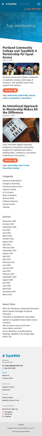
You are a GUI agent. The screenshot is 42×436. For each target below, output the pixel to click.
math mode (12, 95)
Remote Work (8, 198)
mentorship (23, 95)
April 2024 (7, 245)
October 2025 (8, 224)
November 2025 (9, 221)
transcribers (26, 98)
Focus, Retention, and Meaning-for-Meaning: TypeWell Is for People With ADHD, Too (18, 334)
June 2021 (7, 271)
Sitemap (21, 424)
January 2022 (8, 268)
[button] (2, 4)
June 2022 (7, 265)
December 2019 (9, 292)
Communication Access (12, 186)
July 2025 (6, 230)
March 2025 (7, 236)
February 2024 (8, 247)
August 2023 (8, 253)
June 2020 (7, 286)
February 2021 (8, 274)
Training (6, 207)
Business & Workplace (12, 181)
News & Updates (10, 195)
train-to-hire (23, 165)
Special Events (9, 204)
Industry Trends (9, 189)
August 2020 (8, 280)
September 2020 (9, 277)
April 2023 (7, 259)
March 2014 (7, 294)
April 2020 (7, 289)
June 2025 (7, 233)
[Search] (39, 3)
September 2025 (9, 227)
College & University (11, 184)
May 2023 (6, 256)
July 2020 (6, 283)
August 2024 (8, 242)
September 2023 (9, 250)
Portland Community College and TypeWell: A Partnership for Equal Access (20, 52)
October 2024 (8, 239)
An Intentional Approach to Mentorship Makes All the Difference (20, 109)
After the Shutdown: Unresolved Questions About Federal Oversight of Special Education (21, 311)
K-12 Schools (8, 192)
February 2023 (8, 262)
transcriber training (11, 168)
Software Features (10, 201)
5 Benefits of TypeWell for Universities (19, 317)
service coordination (11, 98)
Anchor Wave (25, 431)
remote (32, 95)
